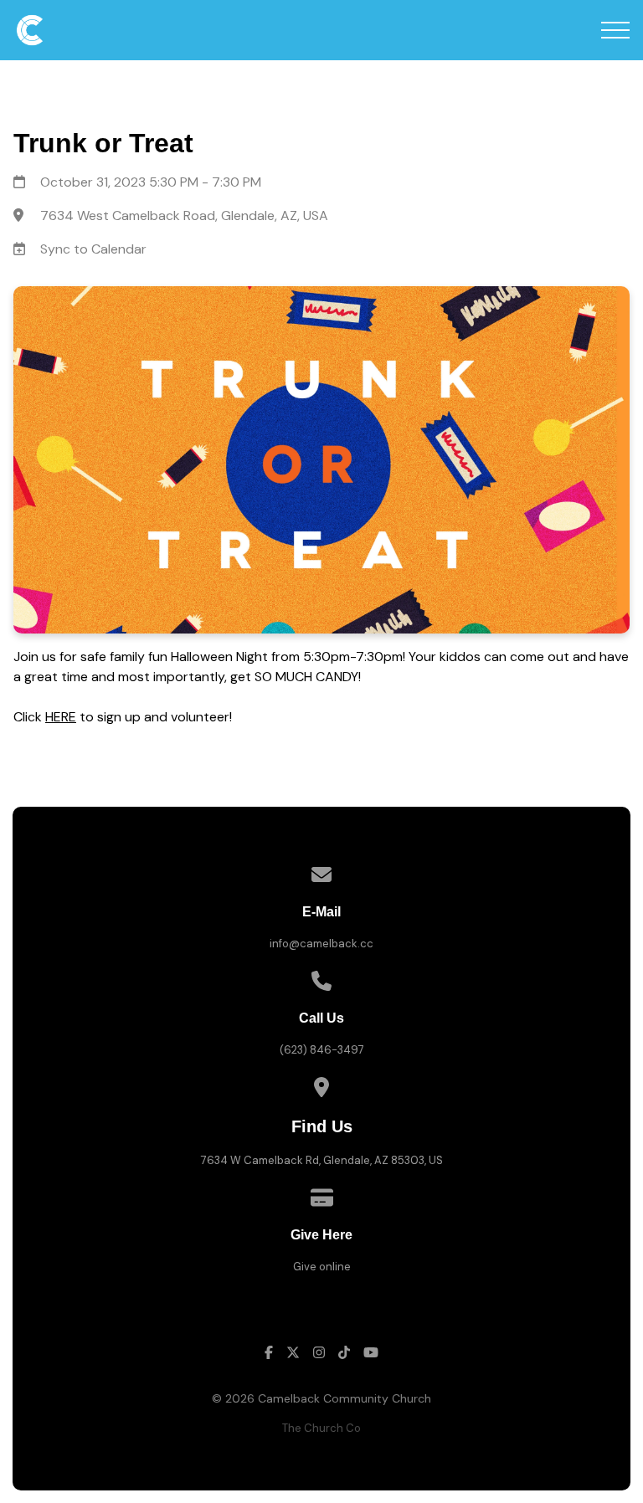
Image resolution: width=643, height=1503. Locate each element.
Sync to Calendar (93, 249)
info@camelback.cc (321, 943)
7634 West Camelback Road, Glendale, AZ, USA (184, 215)
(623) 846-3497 (322, 1050)
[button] (615, 30)
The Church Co (321, 1428)
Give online (322, 1266)
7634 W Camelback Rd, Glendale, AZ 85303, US (322, 1160)
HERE (60, 717)
